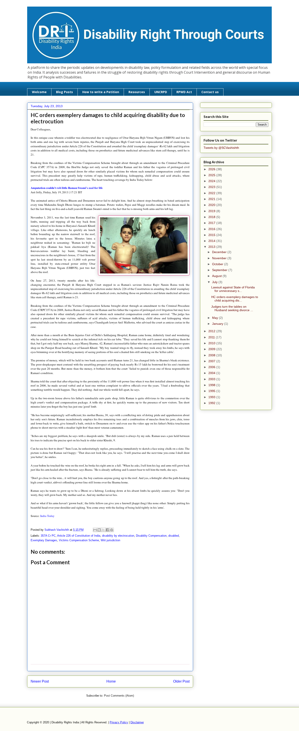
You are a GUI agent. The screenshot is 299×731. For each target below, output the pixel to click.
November (219, 258)
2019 (212, 211)
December (219, 252)
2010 (212, 343)
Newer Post (40, 681)
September (220, 270)
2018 (212, 217)
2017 (212, 223)
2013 (212, 246)
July (215, 282)
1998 (212, 385)
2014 (212, 241)
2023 (212, 187)
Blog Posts (64, 92)
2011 (212, 337)
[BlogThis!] (99, 530)
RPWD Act (184, 92)
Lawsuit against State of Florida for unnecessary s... (233, 289)
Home (111, 681)
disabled (173, 535)
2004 (212, 373)
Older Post (181, 681)
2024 (212, 181)
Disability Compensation (151, 535)
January (218, 323)
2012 (212, 331)
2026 (212, 169)
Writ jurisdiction (110, 540)
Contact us (210, 92)
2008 (212, 355)
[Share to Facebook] (107, 530)
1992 (212, 403)
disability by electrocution (118, 535)
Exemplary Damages (44, 540)
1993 (212, 397)
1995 (212, 391)
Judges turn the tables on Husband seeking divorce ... (232, 308)
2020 (212, 205)
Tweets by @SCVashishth (221, 147)
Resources (136, 92)
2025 (212, 175)
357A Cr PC (48, 535)
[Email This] (95, 530)
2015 (212, 235)
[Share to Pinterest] (111, 530)
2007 (212, 361)
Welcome (39, 92)
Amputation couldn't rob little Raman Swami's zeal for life (67, 188)
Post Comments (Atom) (119, 695)
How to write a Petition (100, 92)
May (215, 317)
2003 (212, 379)
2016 (212, 229)
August (217, 276)
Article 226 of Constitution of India (78, 535)
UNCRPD (160, 92)
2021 (212, 199)
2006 (212, 367)
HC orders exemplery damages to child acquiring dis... (234, 298)
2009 (212, 349)
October (218, 264)
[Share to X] (103, 530)
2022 (212, 193)
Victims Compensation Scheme (79, 540)
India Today (47, 516)
